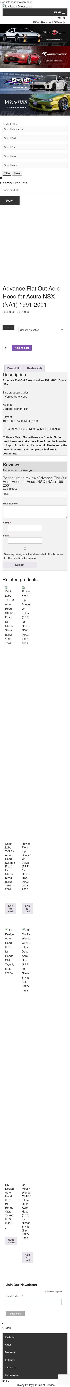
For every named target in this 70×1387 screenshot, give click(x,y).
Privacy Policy (24, 1385)
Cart (37, 22)
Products (9, 1337)
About (8, 1344)
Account (48, 22)
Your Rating (10, 489)
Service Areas (12, 1374)
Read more (11, 1241)
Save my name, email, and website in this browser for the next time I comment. (33, 556)
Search (60, 22)
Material (8, 327)
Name (7, 522)
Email (7, 535)
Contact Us (10, 1367)
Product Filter (10, 124)
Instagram (10, 1359)
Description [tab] (14, 368)
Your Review (10, 503)
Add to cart (22, 348)
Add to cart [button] (10, 908)
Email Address (14, 1296)
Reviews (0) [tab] (34, 368)
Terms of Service (45, 1385)
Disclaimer (10, 1352)
